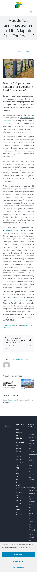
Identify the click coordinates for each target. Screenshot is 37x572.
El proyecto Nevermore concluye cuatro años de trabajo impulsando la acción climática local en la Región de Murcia (30, 456)
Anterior (20, 51)
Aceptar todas (18, 554)
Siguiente (28, 51)
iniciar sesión (14, 400)
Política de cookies (25, 547)
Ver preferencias (18, 567)
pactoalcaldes (9, 325)
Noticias (25, 325)
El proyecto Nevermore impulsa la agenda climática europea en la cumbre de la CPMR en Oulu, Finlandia (30, 507)
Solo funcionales (18, 561)
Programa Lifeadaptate (13, 230)
